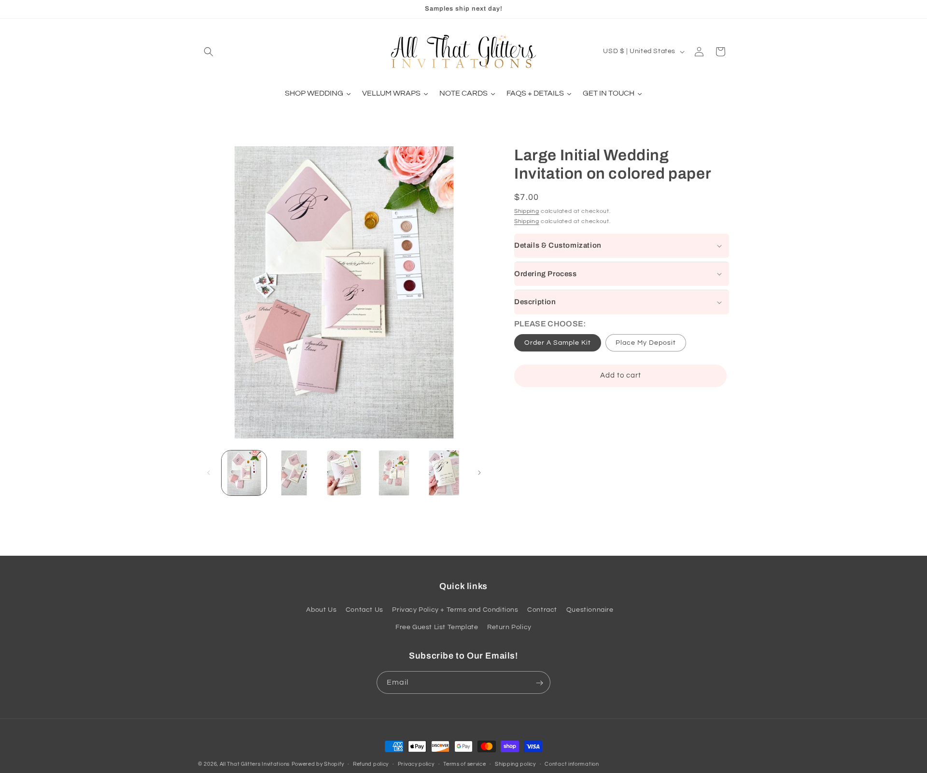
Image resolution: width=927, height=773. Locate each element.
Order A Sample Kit (557, 342)
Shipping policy (515, 763)
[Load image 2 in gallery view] (293, 472)
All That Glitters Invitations (255, 764)
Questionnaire (590, 610)
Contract (542, 610)
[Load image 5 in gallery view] (443, 472)
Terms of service (464, 763)
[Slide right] (479, 472)
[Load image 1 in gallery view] (244, 472)
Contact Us (364, 610)
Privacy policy (416, 763)
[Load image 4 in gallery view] (393, 472)
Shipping (526, 211)
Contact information (572, 763)
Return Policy (509, 627)
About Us (321, 610)
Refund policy (371, 763)
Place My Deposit (646, 342)
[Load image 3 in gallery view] (344, 472)
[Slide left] (208, 472)
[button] (208, 51)
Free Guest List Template (436, 627)
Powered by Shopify (318, 764)
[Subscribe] (539, 683)
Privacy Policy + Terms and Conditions (455, 610)
